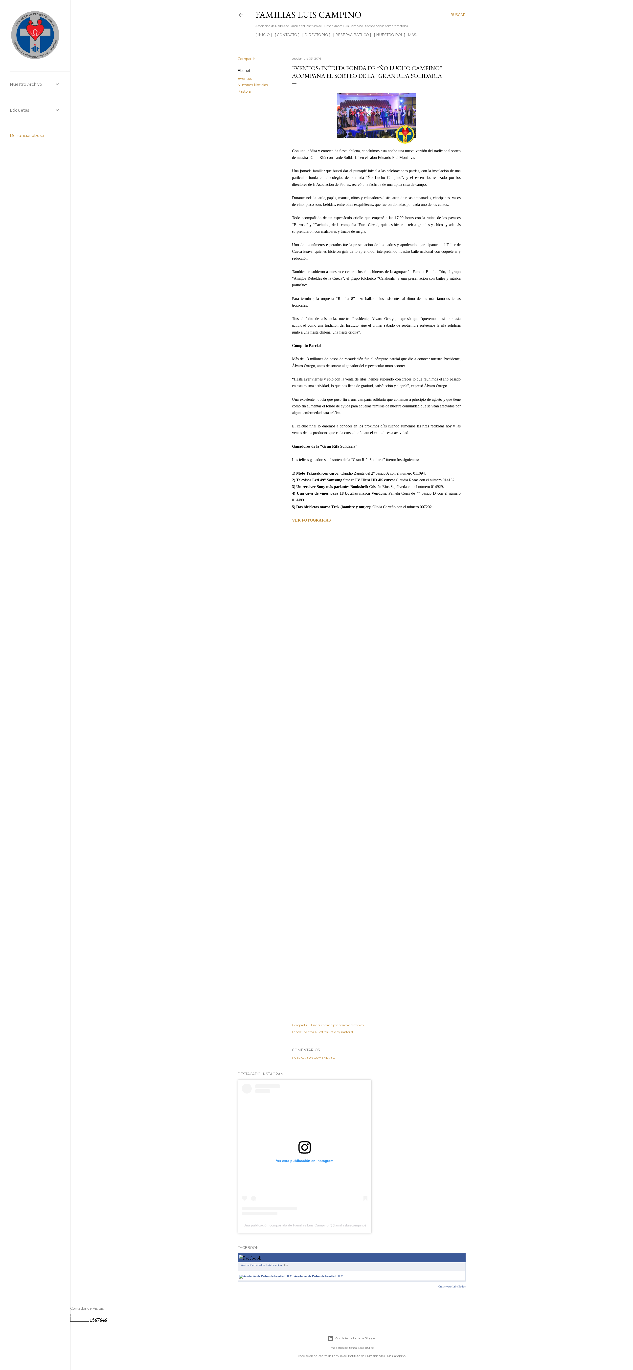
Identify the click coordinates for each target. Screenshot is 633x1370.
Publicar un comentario (313, 1057)
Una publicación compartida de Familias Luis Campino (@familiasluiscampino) (305, 1225)
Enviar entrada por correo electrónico (337, 1025)
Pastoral (244, 91)
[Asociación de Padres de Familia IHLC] (265, 1276)
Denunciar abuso (27, 135)
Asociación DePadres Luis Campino (261, 1265)
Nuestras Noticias (253, 85)
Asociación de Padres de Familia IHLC (318, 1276)
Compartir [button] (246, 59)
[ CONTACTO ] (287, 35)
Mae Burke (366, 1347)
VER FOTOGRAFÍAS (311, 520)
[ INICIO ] (263, 35)
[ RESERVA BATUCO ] (352, 35)
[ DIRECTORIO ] (316, 35)
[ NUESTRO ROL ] (389, 35)
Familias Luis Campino (308, 15)
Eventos (245, 78)
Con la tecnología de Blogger (355, 1338)
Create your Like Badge (452, 1286)
